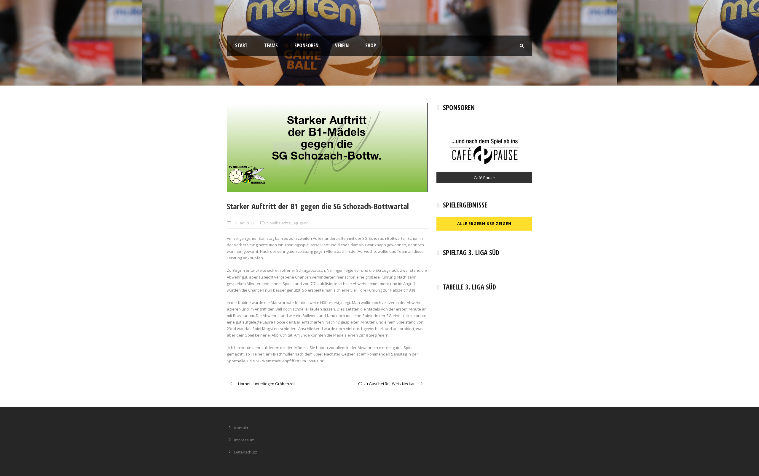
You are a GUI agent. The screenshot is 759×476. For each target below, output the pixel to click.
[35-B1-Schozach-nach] (327, 147)
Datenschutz (245, 452)
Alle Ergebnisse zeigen (484, 223)
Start (241, 45)
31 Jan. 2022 (244, 223)
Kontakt (241, 427)
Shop (370, 45)
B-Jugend (301, 223)
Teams (271, 45)
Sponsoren (306, 45)
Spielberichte (279, 223)
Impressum (244, 440)
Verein (342, 45)
